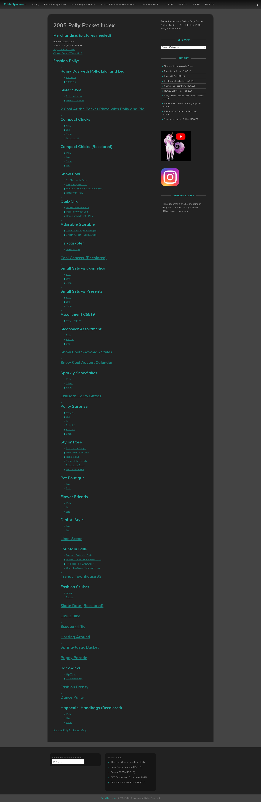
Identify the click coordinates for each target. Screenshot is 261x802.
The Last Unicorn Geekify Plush (178, 66)
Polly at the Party (75, 465)
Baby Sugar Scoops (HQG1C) (177, 71)
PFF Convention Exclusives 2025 (179, 81)
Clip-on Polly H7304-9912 (67, 53)
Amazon (177, 207)
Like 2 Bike (70, 616)
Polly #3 (70, 429)
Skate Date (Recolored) (82, 605)
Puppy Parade (74, 657)
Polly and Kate (74, 96)
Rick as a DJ (72, 456)
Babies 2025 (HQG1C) (174, 76)
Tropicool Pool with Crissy (80, 563)
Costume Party (74, 678)
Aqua (69, 592)
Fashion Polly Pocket (55, 4)
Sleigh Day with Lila (76, 184)
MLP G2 (168, 4)
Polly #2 (70, 425)
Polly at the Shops (76, 448)
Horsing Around (75, 636)
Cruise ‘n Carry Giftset (81, 396)
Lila (68, 129)
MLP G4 (196, 4)
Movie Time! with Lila (77, 207)
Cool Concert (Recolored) (84, 257)
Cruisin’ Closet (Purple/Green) (81, 234)
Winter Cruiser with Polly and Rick (84, 188)
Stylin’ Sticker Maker (64, 49)
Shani (69, 133)
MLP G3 (182, 4)
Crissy (69, 383)
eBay (165, 207)
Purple (69, 597)
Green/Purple (73, 249)
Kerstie (70, 339)
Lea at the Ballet (75, 469)
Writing (35, 4)
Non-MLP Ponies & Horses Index (118, 4)
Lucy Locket (72, 138)
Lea (68, 165)
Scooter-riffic (73, 626)
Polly (68, 125)
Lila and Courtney (75, 100)
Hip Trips (71, 674)
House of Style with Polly (79, 215)
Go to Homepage (109, 798)
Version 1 (71, 77)
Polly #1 (70, 412)
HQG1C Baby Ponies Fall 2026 (178, 91)
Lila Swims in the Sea (77, 452)
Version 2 (71, 81)
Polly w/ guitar (73, 320)
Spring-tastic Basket (80, 647)
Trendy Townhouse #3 (81, 576)
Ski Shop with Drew (76, 180)
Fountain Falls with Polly (79, 555)
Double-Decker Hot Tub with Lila (83, 559)
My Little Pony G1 (150, 4)
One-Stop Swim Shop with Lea (83, 567)
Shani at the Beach (76, 460)
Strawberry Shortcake (83, 4)
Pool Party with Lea (77, 211)
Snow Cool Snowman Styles (86, 352)
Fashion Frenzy (75, 686)
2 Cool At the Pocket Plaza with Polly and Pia (103, 108)
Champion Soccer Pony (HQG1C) (179, 86)
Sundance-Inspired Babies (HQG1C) (181, 119)
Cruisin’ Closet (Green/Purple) (81, 230)
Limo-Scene (71, 538)
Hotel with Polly (74, 192)
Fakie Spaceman (15, 4)
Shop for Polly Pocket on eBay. (70, 730)
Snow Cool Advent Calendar (87, 362)
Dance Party (72, 697)
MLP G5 (209, 4)
